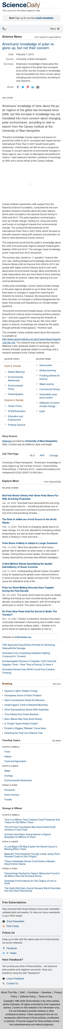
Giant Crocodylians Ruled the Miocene (24, 700)
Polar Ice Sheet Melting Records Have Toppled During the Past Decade (28, 589)
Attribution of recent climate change (49, 404)
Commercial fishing (49, 389)
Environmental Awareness (15, 378)
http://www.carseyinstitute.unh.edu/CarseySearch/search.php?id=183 (31, 340)
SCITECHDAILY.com (23, 637)
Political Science (16, 424)
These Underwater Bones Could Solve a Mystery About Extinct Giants (29, 862)
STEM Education (17, 411)
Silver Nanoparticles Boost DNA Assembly (26, 709)
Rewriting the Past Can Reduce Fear (23, 733)
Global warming (47, 370)
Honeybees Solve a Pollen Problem (23, 695)
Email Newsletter (15, 921)
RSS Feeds (13, 926)
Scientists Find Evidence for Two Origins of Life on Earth (30, 882)
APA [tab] (42, 455)
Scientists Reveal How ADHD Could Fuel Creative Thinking (28, 671)
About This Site (9, 992)
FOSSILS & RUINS (9, 785)
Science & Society (13, 400)
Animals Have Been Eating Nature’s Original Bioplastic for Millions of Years (27, 836)
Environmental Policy (15, 387)
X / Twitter (12, 953)
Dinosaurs (9, 790)
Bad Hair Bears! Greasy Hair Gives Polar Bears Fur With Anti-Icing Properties (30, 497)
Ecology (8, 775)
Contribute (33, 992)
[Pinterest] (28, 87)
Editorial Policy (28, 996)
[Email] (38, 87)
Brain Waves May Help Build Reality (23, 719)
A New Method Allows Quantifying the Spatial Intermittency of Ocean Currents (27, 565)
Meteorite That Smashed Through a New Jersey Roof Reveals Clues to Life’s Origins (32, 855)
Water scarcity (46, 384)
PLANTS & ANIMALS (10, 746)
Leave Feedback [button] (15, 978)
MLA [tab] (32, 455)
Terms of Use (45, 996)
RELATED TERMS (43, 359)
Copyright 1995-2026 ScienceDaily (21, 1001)
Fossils (8, 799)
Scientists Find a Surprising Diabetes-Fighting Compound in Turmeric (26, 654)
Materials (7, 441)
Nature (7, 756)
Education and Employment (15, 418)
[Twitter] (23, 87)
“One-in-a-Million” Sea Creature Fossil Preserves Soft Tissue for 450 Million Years (32, 821)
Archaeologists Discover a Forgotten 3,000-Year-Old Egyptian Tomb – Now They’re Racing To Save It (29, 662)
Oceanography (15, 394)
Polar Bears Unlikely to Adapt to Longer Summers (30, 543)
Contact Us (12, 983)
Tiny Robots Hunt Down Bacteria (21, 714)
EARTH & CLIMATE (10, 766)
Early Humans (11, 794)
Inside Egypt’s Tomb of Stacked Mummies (26, 704)
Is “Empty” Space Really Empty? (21, 723)
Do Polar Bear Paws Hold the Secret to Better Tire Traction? (29, 613)
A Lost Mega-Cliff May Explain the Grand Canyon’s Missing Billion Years (30, 848)
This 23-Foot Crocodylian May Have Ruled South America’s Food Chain (30, 828)
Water (7, 770)
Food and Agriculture (15, 761)
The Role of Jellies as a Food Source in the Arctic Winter (29, 521)
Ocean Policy (15, 406)
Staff (22, 992)
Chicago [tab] (53, 455)
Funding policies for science (49, 377)
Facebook (12, 948)
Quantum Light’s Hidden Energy (21, 690)
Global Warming (16, 371)
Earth (42, 411)
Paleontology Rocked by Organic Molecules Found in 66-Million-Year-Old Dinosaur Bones (32, 875)
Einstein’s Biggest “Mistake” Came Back (25, 728)
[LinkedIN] (33, 87)
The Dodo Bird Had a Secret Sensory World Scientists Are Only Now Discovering (32, 889)
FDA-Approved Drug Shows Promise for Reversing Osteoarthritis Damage (28, 646)
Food (7, 751)
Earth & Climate (12, 366)
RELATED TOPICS (11, 359)
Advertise (46, 992)
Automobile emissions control (48, 396)
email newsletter (44, 18)
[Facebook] (18, 87)
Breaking (7, 683)
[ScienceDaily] (21, 5)
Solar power (45, 365)
